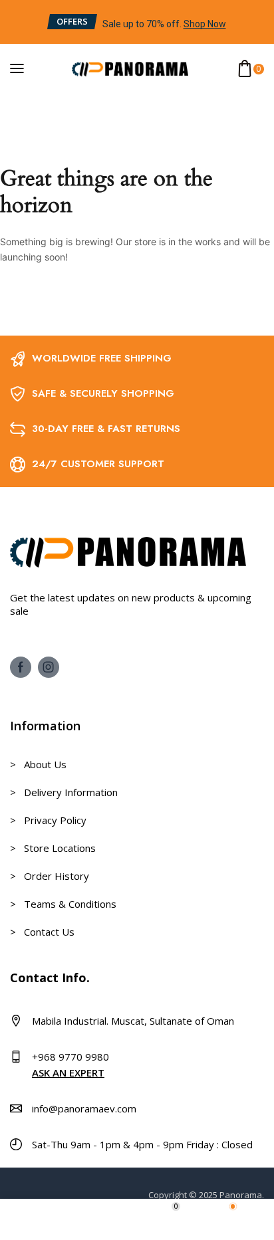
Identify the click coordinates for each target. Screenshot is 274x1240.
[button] (71, 21)
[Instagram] (48, 667)
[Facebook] (20, 667)
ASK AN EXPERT (68, 1072)
